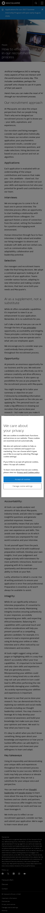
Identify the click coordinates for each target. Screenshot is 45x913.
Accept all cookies (22, 479)
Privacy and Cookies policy (28, 472)
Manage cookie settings (22, 486)
